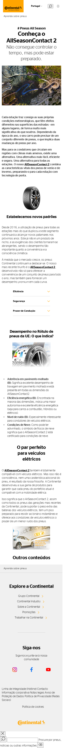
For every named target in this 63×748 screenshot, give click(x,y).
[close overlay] (3, 733)
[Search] (3, 739)
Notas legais (37, 692)
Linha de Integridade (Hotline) (19, 689)
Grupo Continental (28, 596)
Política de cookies (33, 706)
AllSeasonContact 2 (37, 164)
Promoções (28, 612)
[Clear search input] (40, 745)
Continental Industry (29, 601)
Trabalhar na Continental (29, 617)
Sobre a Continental (29, 607)
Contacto (42, 689)
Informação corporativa (15, 692)
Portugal (35, 6)
